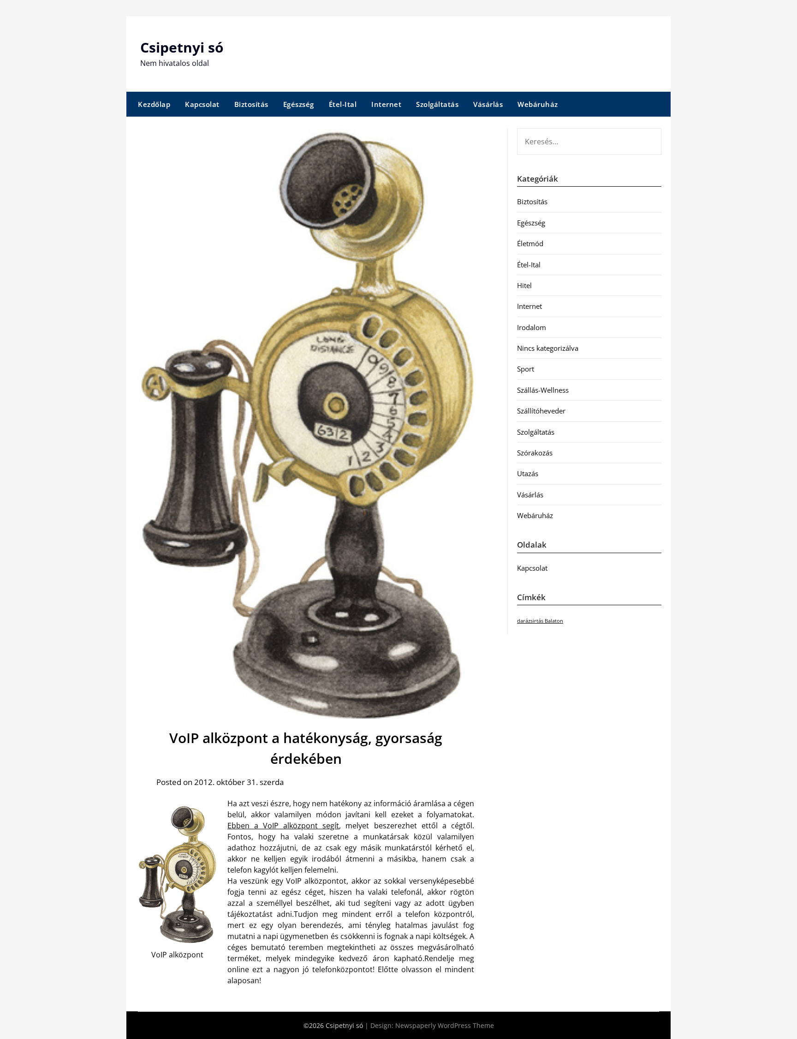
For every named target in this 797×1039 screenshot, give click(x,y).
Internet (386, 104)
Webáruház (537, 104)
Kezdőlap (154, 104)
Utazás (527, 473)
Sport (525, 368)
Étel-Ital (343, 104)
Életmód (530, 243)
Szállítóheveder (541, 410)
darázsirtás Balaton (540, 621)
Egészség (298, 104)
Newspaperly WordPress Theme (444, 1025)
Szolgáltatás (437, 104)
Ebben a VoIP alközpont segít (283, 826)
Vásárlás (488, 104)
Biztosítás (251, 104)
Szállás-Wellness (543, 390)
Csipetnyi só (182, 47)
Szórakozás (535, 452)
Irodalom (531, 327)
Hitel (524, 285)
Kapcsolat (202, 104)
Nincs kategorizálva (547, 348)
